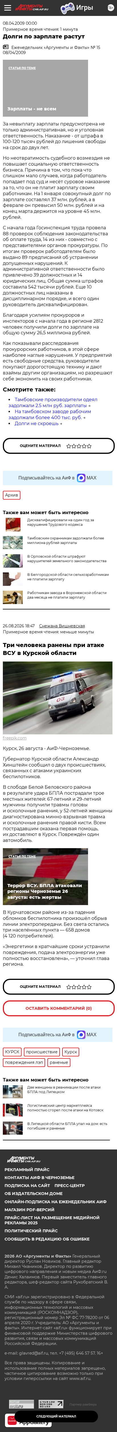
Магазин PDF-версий (30, 1209)
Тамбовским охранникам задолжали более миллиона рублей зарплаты (65, 540)
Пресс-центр (70, 1185)
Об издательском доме (33, 1193)
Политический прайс (31, 1230)
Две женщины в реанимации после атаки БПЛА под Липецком (64, 1089)
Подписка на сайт (27, 1185)
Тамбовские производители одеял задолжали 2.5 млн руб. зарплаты (53, 402)
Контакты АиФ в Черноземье (39, 1177)
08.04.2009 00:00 (20, 23)
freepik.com (15, 738)
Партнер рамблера (83, 1404)
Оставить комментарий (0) (59, 1008)
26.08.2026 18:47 (19, 626)
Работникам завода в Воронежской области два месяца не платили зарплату (66, 595)
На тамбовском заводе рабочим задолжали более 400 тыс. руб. (50, 414)
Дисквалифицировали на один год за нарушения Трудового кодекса (60, 522)
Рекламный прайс (27, 1169)
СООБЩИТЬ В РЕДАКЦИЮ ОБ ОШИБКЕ (47, 1239)
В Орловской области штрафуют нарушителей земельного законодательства (66, 558)
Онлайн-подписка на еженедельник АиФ (55, 1201)
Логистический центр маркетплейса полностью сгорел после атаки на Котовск (65, 1107)
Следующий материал (56, 1416)
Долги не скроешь (36, 423)
